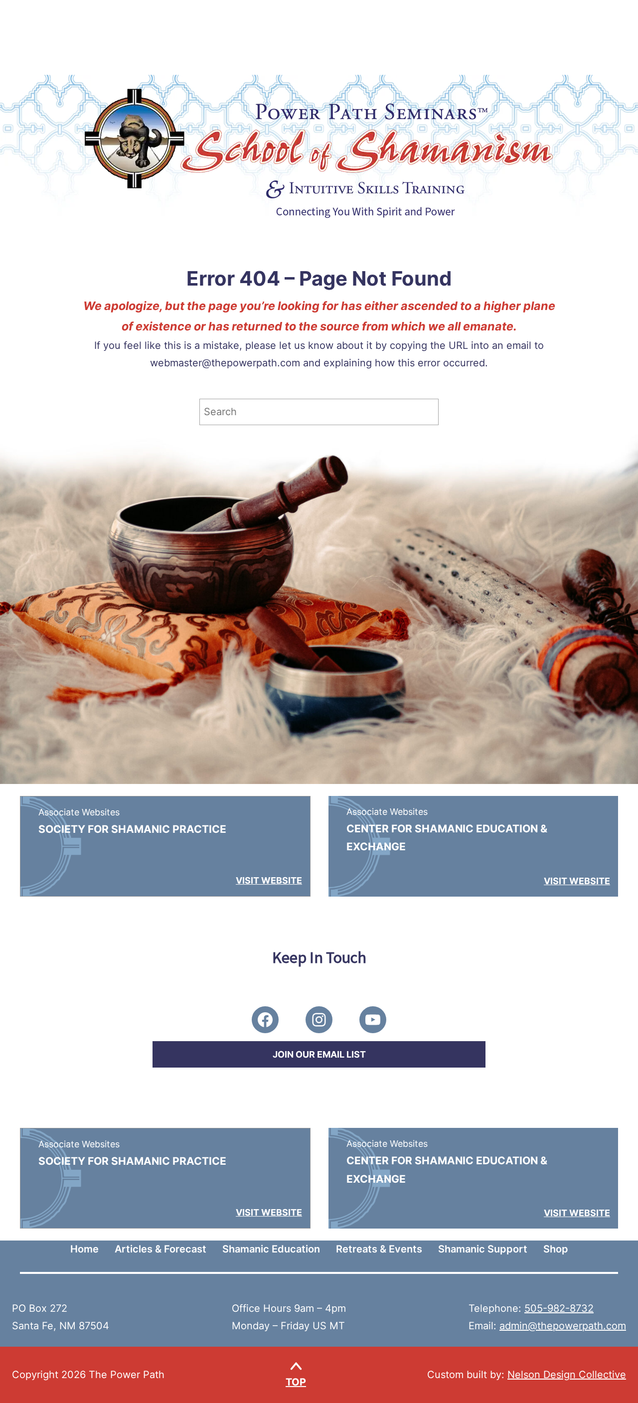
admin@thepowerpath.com (562, 1326)
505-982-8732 (559, 1308)
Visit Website (269, 880)
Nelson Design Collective (566, 1375)
